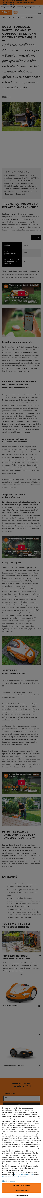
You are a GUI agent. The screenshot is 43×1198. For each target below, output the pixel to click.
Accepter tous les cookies (21, 1185)
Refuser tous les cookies (21, 1190)
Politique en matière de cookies (14, 1177)
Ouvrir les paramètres (22, 1195)
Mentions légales (8, 1181)
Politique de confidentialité (24, 1174)
